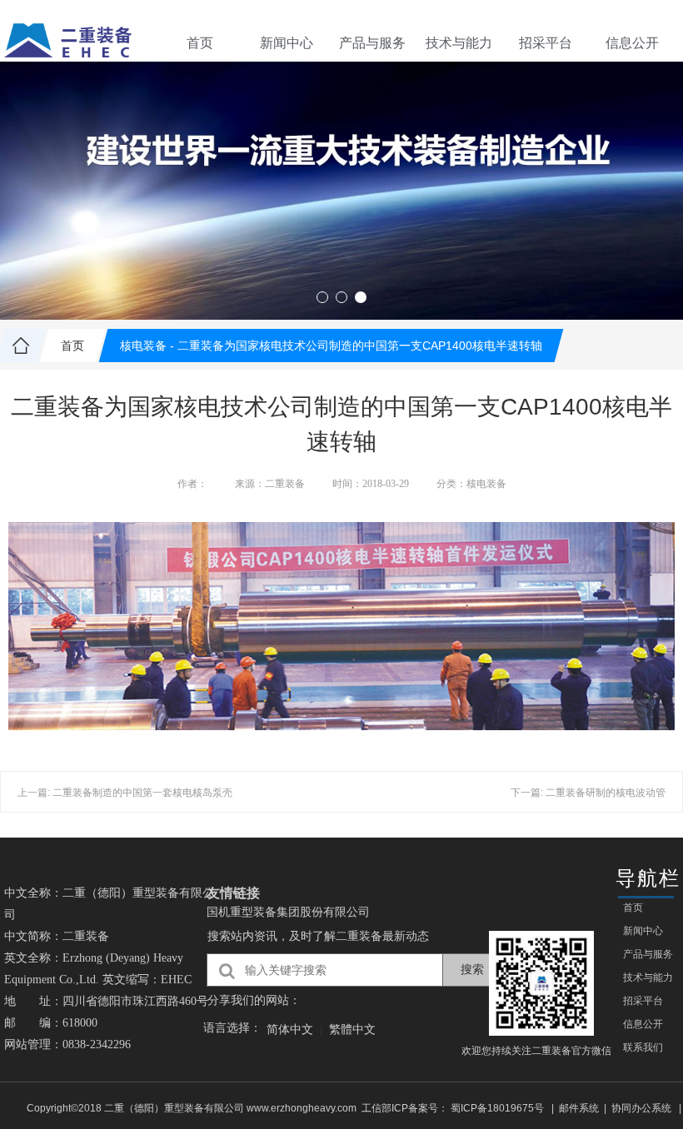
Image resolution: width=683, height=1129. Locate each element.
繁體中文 (352, 1029)
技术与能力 (459, 43)
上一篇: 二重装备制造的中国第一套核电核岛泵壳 (124, 792)
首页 (200, 43)
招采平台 (545, 43)
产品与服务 (372, 43)
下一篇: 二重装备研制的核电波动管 (588, 792)
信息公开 (632, 43)
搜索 (472, 969)
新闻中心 (286, 43)
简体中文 (290, 1029)
